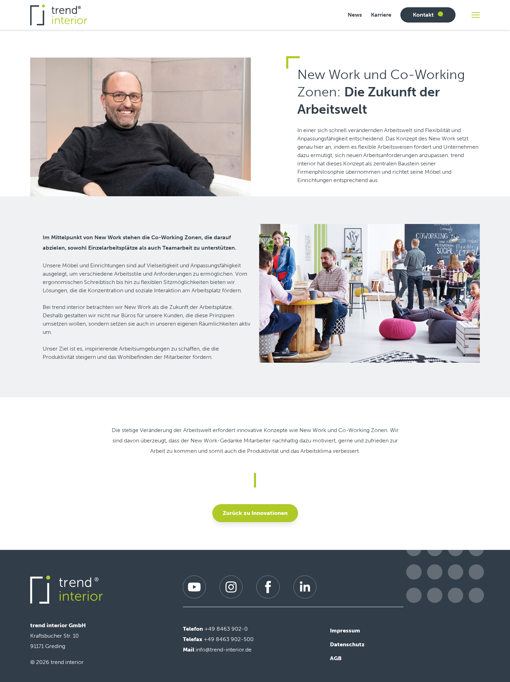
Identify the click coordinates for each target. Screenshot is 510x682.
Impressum (345, 630)
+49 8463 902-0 (226, 628)
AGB (336, 658)
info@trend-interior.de (224, 649)
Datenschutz (347, 644)
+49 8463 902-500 (229, 639)
